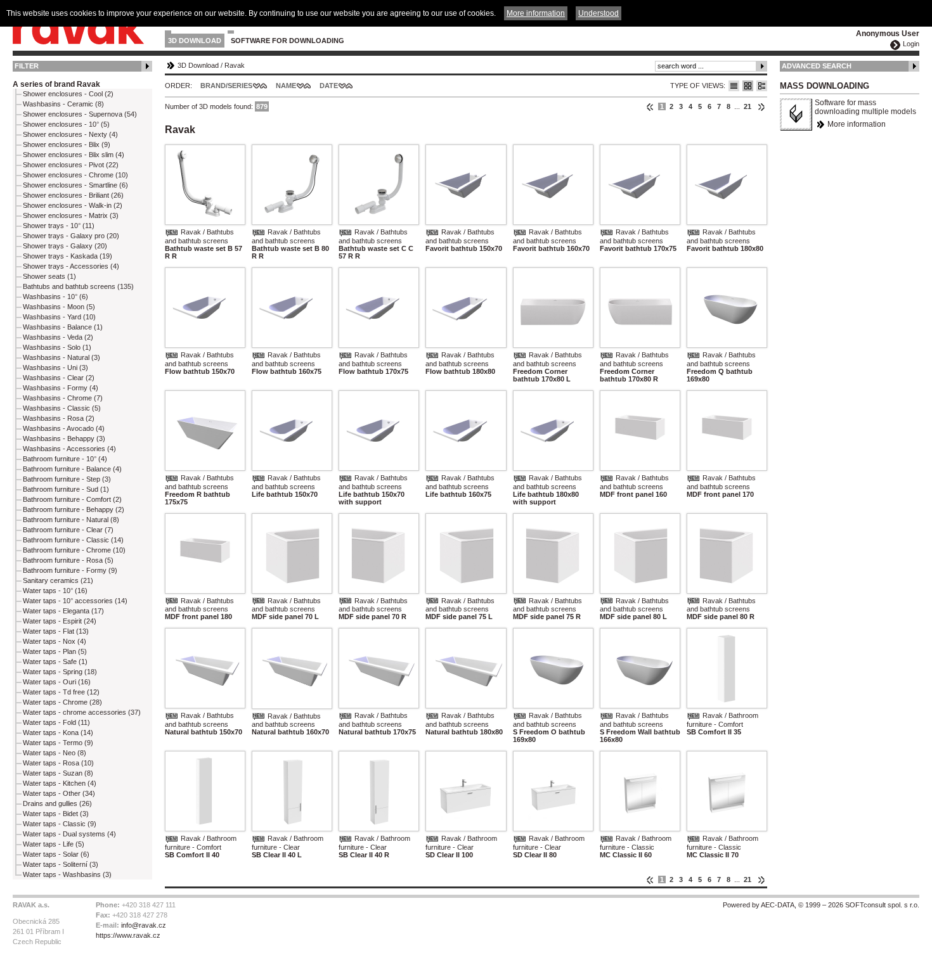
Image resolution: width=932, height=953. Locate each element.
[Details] (761, 85)
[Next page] (761, 106)
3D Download (194, 40)
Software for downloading (287, 40)
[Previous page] (650, 106)
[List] (733, 85)
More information (856, 124)
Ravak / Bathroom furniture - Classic (635, 843)
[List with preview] (747, 85)
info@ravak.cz (143, 925)
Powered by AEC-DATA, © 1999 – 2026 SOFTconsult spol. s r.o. (821, 905)
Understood (598, 13)
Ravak (234, 65)
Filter (27, 66)
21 (747, 106)
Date (329, 85)
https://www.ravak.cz (128, 935)
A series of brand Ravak (56, 84)
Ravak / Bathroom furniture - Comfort (722, 720)
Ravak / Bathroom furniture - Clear (287, 843)
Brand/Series (226, 85)
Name (286, 85)
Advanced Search (816, 66)
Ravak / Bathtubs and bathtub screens (199, 236)
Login (911, 44)
